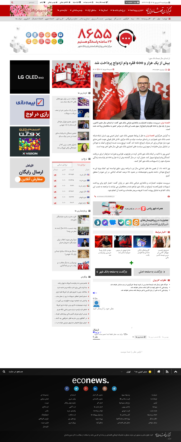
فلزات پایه (76, 2)
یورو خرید (82, 180)
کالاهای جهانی (64, 2)
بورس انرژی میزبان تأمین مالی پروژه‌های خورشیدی (70, 314)
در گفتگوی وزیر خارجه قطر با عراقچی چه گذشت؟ (70, 318)
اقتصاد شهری (49, 18)
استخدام (73, 395)
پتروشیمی (108, 18)
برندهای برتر (72, 418)
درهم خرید (82, 186)
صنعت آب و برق (97, 18)
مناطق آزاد (91, 10)
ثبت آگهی (72, 406)
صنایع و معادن (84, 18)
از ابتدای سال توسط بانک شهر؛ (159, 58)
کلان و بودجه (146, 18)
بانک (137, 18)
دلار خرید (83, 174)
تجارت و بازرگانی (71, 18)
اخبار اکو (100, 402)
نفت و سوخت (87, 2)
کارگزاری (126, 18)
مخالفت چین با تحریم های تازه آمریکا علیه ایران (71, 292)
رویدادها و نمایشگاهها (123, 418)
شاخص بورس (126, 406)
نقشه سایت (153, 410)
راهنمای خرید (71, 410)
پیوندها (155, 406)
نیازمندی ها (62, 10)
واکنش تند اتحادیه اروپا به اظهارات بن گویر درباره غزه (70, 300)
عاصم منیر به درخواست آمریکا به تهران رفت (72, 283)
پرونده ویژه (99, 418)
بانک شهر (99, 75)
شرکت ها (19, 18)
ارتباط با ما (154, 399)
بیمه (132, 18)
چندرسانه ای (45, 395)
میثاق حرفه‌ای (152, 422)
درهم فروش (82, 203)
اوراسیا (164, 18)
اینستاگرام (45, 406)
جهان (158, 18)
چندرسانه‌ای (77, 10)
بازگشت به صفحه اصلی (151, 272)
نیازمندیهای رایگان (70, 402)
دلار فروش (82, 191)
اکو (154, 18)
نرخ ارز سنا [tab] (81, 164)
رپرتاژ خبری (72, 422)
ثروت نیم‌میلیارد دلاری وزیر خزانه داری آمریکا (72, 305)
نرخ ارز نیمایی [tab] (62, 164)
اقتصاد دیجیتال (37, 18)
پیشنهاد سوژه (126, 395)
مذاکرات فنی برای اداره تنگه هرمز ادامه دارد (72, 287)
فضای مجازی (44, 399)
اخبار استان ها (98, 406)
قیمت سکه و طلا (125, 399)
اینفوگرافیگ (45, 414)
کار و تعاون (60, 18)
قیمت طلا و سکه (101, 2)
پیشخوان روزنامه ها (97, 414)
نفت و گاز (117, 18)
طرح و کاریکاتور (44, 418)
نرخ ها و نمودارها (124, 402)
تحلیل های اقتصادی (124, 422)
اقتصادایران (150, 136)
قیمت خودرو (126, 410)
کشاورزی (27, 18)
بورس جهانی (52, 2)
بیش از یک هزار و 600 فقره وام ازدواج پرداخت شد (132, 63)
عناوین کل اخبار (98, 395)
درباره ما (154, 395)
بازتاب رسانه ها (98, 410)
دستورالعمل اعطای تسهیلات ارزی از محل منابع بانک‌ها (70, 296)
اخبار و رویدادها (136, 10)
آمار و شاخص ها (125, 414)
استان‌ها (104, 10)
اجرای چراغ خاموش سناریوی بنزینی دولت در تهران (70, 322)
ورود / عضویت (132, 2)
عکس (47, 410)
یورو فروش (82, 197)
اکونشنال (46, 426)
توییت (47, 402)
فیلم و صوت (45, 422)
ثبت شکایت (72, 414)
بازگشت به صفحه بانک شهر (113, 272)
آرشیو (41, 2)
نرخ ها (119, 10)
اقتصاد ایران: (165, 122)
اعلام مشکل (153, 418)
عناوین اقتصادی (98, 399)
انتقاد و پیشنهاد (152, 414)
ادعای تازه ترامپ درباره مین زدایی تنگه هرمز (72, 309)
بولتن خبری (72, 399)
